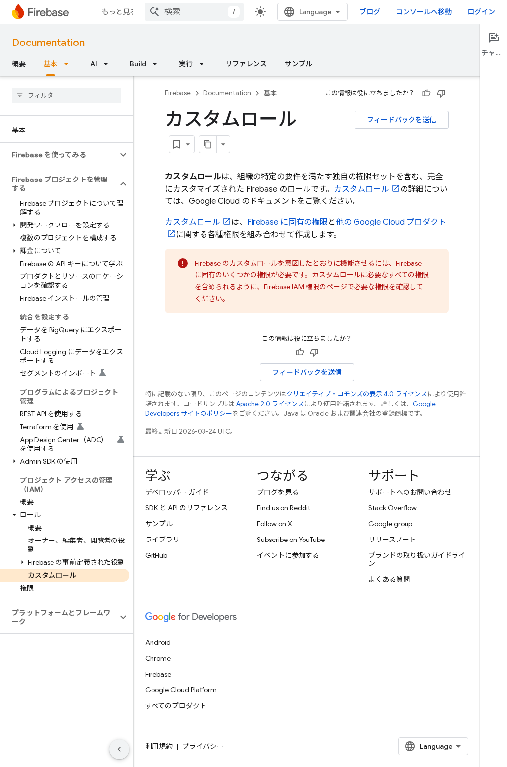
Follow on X (274, 523)
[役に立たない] (441, 93)
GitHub (156, 555)
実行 (186, 63)
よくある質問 (389, 579)
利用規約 (159, 746)
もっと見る (119, 11)
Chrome (158, 658)
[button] (58, 154)
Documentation (48, 43)
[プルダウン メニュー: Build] (158, 64)
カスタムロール (361, 189)
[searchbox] (66, 95)
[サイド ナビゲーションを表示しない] (119, 749)
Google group (390, 523)
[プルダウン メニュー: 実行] (204, 64)
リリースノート (392, 539)
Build (138, 63)
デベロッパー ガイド (177, 492)
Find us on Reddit (283, 507)
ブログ (369, 11)
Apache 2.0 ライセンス (270, 404)
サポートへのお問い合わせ (410, 492)
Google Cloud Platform (181, 689)
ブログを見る (278, 492)
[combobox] (194, 12)
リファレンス (246, 63)
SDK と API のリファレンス (186, 507)
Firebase (178, 93)
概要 (19, 63)
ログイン (481, 11)
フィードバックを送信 (401, 119)
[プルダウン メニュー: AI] (109, 64)
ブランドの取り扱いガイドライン (416, 559)
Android (158, 642)
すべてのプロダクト (175, 705)
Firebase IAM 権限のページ (305, 286)
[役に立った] (426, 93)
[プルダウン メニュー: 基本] (69, 64)
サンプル (298, 63)
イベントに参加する (288, 555)
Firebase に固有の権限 (287, 222)
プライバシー (203, 746)
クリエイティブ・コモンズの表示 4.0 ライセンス (356, 394)
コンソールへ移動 (424, 11)
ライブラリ (162, 539)
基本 (50, 63)
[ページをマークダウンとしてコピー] (208, 144)
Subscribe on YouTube (291, 539)
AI (93, 63)
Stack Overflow (392, 507)
